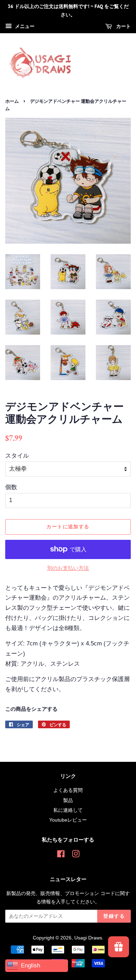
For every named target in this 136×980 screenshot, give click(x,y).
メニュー (24, 26)
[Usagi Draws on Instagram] (76, 855)
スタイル (17, 455)
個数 (11, 487)
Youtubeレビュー (68, 820)
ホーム (12, 101)
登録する (114, 916)
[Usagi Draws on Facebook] (61, 855)
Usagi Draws (88, 937)
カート (123, 26)
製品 (68, 800)
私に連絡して (68, 810)
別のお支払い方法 (68, 568)
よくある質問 (68, 790)
